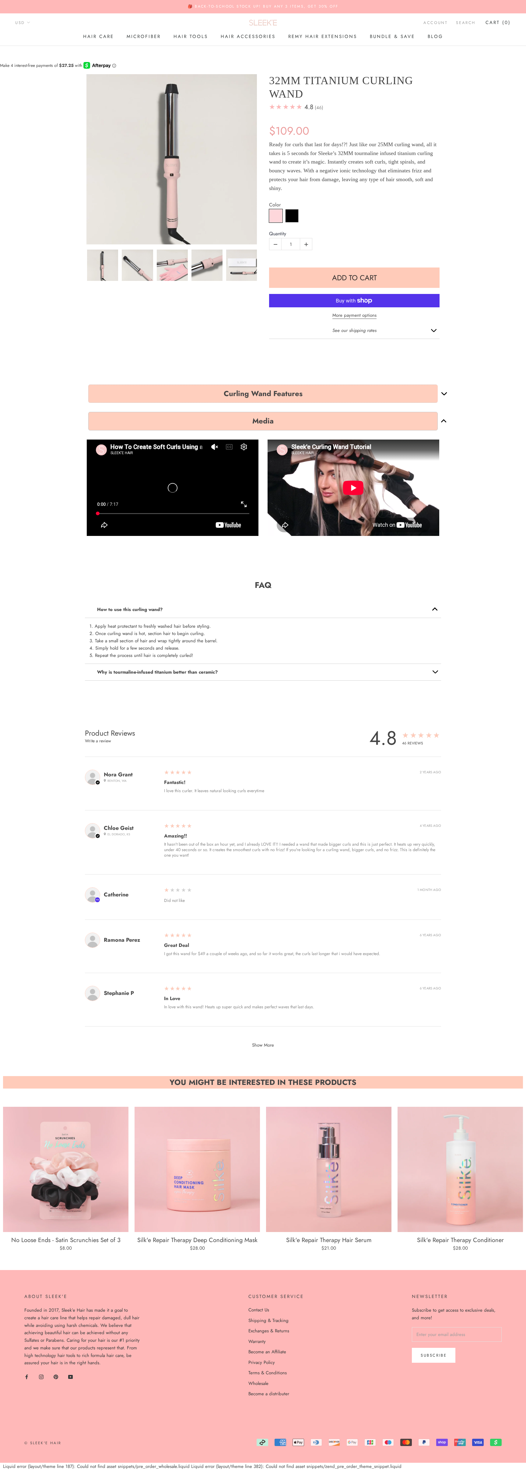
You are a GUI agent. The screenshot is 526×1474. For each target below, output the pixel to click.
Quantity (277, 234)
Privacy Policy (261, 1362)
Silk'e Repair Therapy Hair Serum (329, 1240)
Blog (435, 36)
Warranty (257, 1341)
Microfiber (144, 36)
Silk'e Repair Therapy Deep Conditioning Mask (197, 1240)
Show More (263, 1045)
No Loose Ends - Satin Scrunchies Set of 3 (66, 1240)
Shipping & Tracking (268, 1320)
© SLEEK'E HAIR (42, 1443)
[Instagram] (41, 1376)
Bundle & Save (392, 36)
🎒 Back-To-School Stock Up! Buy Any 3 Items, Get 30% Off (263, 6)
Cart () (498, 22)
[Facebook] (26, 1376)
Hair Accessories (248, 36)
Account (435, 23)
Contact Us (258, 1310)
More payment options (354, 315)
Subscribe (434, 1355)
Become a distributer (268, 1393)
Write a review (98, 741)
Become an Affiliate (267, 1351)
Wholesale (258, 1383)
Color (275, 205)
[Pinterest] (56, 1376)
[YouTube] (70, 1376)
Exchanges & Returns (268, 1330)
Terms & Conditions (267, 1372)
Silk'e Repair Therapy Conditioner (460, 1240)
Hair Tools (191, 36)
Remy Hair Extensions (322, 36)
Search (465, 23)
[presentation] (80, 265)
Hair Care (98, 36)
